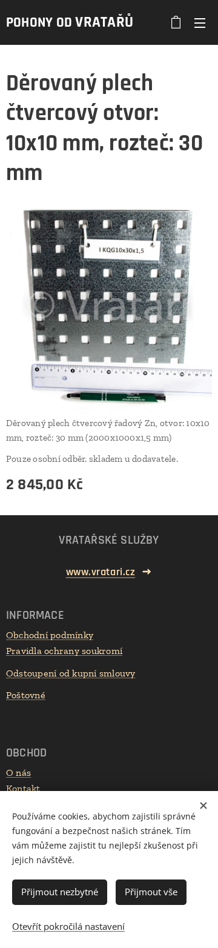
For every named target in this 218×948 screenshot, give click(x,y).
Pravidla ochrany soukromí (64, 650)
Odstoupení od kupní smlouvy (70, 673)
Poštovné (25, 695)
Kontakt (23, 788)
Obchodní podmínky (49, 635)
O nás (18, 772)
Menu (200, 22)
